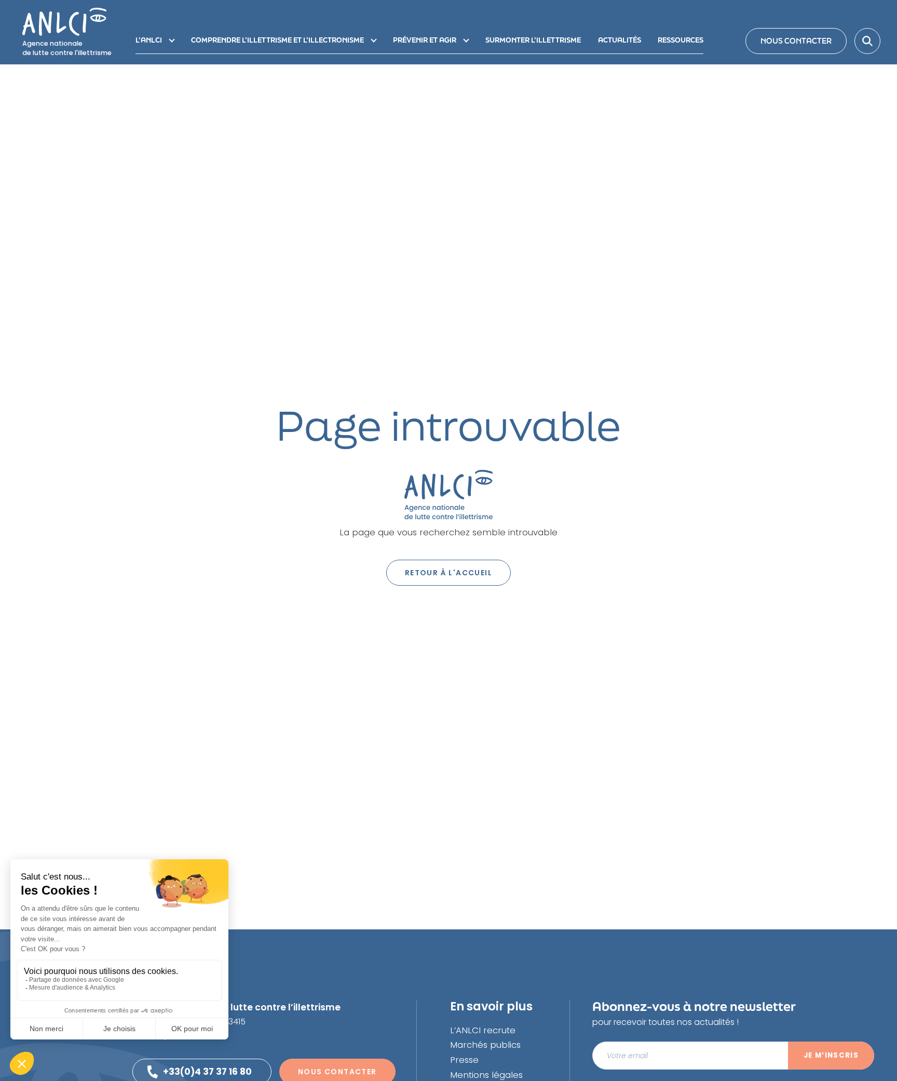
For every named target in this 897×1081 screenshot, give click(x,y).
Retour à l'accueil (448, 572)
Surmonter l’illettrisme (533, 40)
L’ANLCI (148, 40)
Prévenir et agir (424, 40)
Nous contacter (796, 41)
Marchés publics (485, 1044)
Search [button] (867, 41)
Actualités (619, 40)
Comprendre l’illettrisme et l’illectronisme (277, 40)
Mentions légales (486, 1075)
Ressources (680, 40)
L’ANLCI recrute (482, 1030)
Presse (464, 1059)
